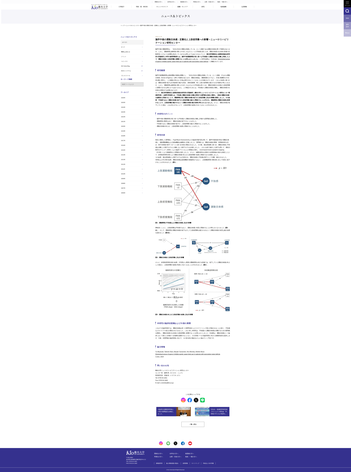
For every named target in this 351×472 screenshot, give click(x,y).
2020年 (123, 126)
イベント (123, 56)
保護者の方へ (184, 2)
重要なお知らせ (125, 52)
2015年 (123, 150)
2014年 (123, 155)
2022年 (123, 116)
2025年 (123, 102)
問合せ (347, 33)
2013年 (123, 159)
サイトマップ (195, 463)
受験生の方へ (158, 2)
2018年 (123, 136)
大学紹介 (121, 7)
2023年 (123, 112)
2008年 (123, 183)
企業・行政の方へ (210, 2)
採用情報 (185, 463)
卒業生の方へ (197, 2)
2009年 (123, 178)
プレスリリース (125, 75)
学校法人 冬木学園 (208, 463)
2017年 (123, 140)
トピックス (124, 61)
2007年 (123, 188)
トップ (122, 25)
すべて (123, 47)
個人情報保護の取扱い (172, 463)
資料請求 (347, 25)
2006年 (123, 193)
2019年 (123, 131)
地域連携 (223, 7)
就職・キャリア (182, 7)
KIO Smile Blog (125, 66)
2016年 (123, 145)
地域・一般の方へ (222, 2)
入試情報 (244, 7)
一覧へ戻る (193, 424)
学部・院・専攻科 (142, 7)
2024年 (123, 107)
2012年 (123, 164)
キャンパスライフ (162, 7)
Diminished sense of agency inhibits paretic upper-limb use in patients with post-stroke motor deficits (187, 354)
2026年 (123, 97)
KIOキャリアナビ (126, 71)
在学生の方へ (171, 2)
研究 (203, 7)
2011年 (123, 169)
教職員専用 (159, 463)
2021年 (123, 121)
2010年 (123, 174)
